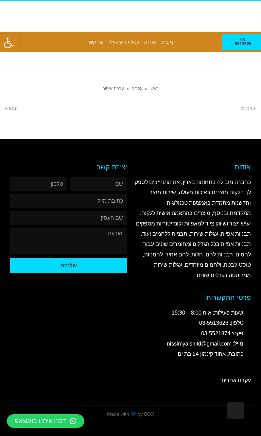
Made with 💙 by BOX (130, 414)
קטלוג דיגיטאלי (124, 42)
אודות (150, 42)
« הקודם (248, 108)
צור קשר (95, 42)
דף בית (168, 42)
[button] (9, 43)
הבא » (11, 108)
